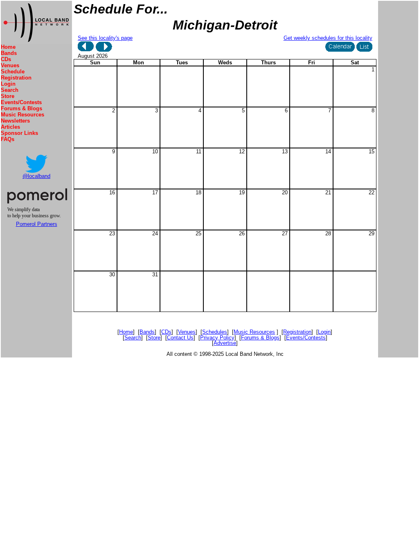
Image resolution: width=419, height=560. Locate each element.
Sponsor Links (19, 133)
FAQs (7, 139)
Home (8, 47)
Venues (10, 65)
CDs (6, 59)
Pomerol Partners (36, 224)
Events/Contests (21, 102)
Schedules (214, 332)
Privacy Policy (217, 338)
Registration (16, 78)
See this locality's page (105, 38)
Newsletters (15, 121)
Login (8, 84)
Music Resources (22, 115)
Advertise (225, 343)
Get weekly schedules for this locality (328, 38)
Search (9, 90)
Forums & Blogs (21, 108)
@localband (36, 176)
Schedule (13, 71)
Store (7, 96)
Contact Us (180, 338)
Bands (9, 53)
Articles (10, 127)
